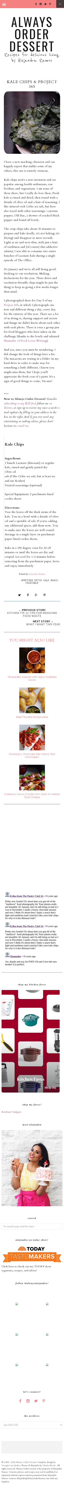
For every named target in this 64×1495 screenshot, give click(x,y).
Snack (54, 580)
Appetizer (27, 580)
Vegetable (32, 583)
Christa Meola (49, 1465)
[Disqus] (32, 848)
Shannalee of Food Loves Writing (25, 341)
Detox (38, 580)
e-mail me (22, 426)
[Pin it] (44, 595)
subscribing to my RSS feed (20, 403)
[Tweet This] (19, 595)
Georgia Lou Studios (11, 1465)
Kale (46, 580)
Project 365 (11, 305)
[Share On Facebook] (28, 595)
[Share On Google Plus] (36, 595)
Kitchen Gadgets (11, 1112)
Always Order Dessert (32, 33)
